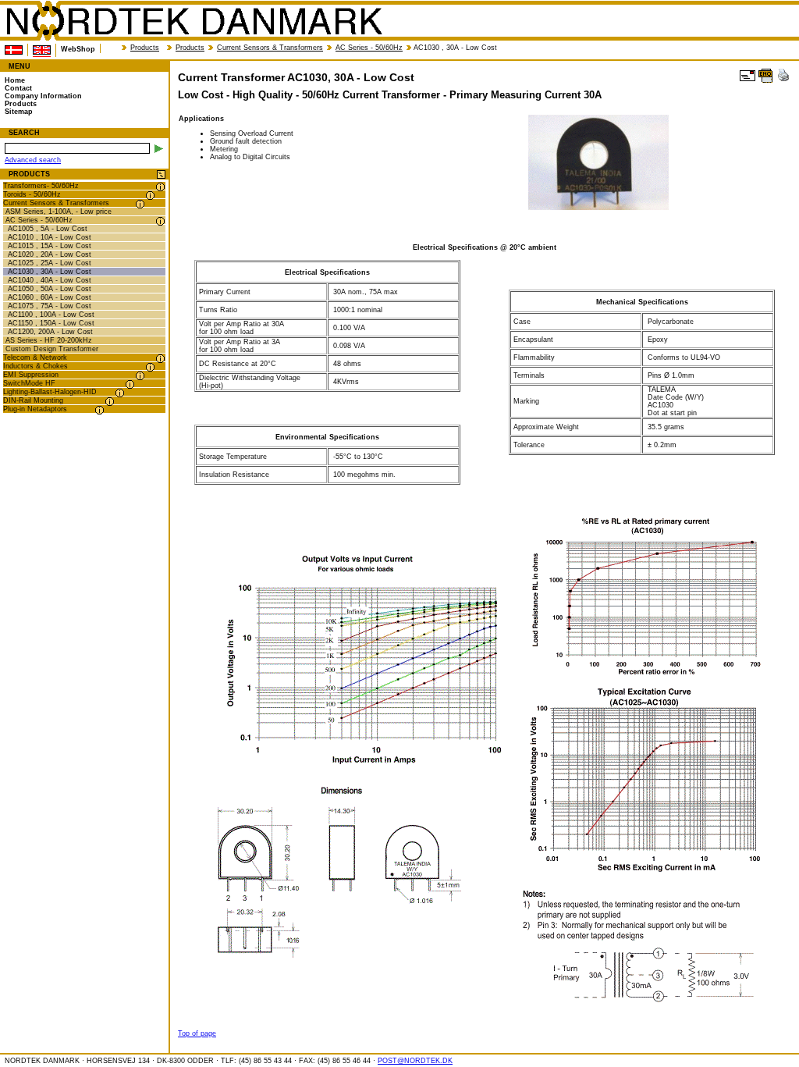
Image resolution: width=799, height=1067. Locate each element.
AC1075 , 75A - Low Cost (49, 306)
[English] (42, 50)
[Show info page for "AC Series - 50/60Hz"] (160, 221)
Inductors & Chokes (35, 366)
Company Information (43, 96)
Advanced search (33, 160)
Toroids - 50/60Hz (32, 194)
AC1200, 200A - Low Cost (50, 332)
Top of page (197, 1033)
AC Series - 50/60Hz (369, 48)
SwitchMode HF (29, 383)
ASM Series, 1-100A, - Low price (58, 211)
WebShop (78, 49)
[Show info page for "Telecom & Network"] (160, 358)
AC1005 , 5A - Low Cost (47, 229)
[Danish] (14, 50)
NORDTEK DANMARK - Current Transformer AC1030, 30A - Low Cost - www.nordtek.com (193, 21)
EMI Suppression (31, 375)
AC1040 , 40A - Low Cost (49, 280)
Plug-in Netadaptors (35, 409)
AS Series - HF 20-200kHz (48, 340)
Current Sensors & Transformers (270, 48)
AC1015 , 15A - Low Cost (49, 246)
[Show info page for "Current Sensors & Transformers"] (140, 204)
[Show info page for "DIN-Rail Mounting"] (109, 401)
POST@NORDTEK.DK (415, 1061)
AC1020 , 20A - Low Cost (49, 254)
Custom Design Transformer (51, 349)
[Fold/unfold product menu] (161, 175)
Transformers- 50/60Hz (41, 186)
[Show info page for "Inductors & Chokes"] (150, 367)
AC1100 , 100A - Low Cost (51, 314)
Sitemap (19, 112)
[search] (158, 149)
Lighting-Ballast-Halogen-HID (50, 392)
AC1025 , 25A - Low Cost (49, 263)
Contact (18, 88)
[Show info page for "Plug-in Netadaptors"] (99, 410)
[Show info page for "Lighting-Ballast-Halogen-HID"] (119, 393)
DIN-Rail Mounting (33, 400)
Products (144, 48)
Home (15, 80)
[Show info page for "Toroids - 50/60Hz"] (150, 195)
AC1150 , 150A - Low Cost (51, 323)
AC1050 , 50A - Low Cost (49, 289)
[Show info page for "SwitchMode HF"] (130, 384)
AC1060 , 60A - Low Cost (49, 297)
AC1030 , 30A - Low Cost (49, 272)
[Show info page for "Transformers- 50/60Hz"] (160, 187)
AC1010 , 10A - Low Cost (49, 237)
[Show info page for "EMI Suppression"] (140, 376)
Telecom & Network (35, 357)
